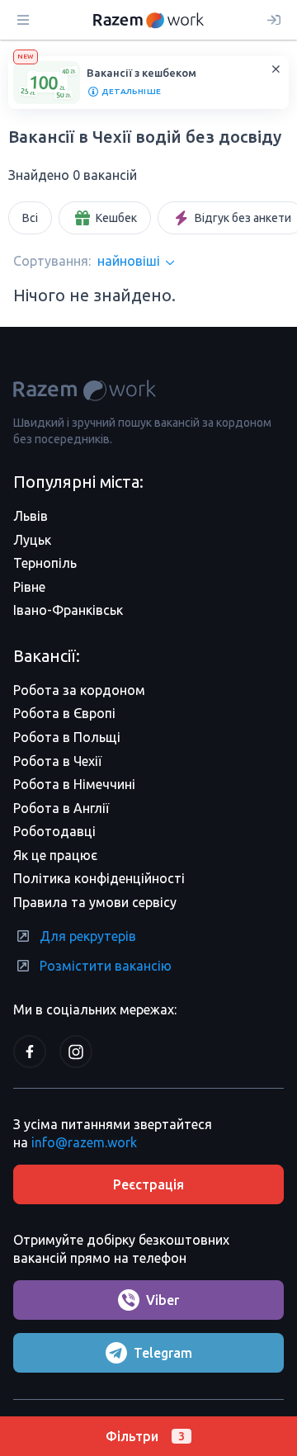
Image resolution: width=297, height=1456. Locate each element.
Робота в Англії (61, 808)
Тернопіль (45, 562)
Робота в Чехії (57, 761)
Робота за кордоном (79, 690)
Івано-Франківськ (68, 610)
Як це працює (55, 855)
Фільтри (145, 1436)
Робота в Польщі (66, 737)
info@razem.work (84, 1142)
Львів (30, 515)
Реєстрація (148, 1184)
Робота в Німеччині (74, 784)
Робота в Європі (64, 713)
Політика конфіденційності (99, 878)
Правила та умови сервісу (95, 902)
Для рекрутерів (88, 936)
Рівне (29, 586)
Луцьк (32, 539)
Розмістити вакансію (106, 965)
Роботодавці (54, 831)
